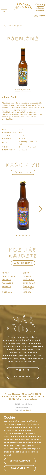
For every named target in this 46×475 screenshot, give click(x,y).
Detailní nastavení (20, 461)
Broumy (6, 280)
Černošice (29, 283)
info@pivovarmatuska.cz (25, 399)
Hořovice (28, 280)
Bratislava (8, 276)
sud (29, 90)
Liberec (27, 292)
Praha (5, 273)
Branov (6, 287)
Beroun (27, 276)
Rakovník (7, 283)
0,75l (23, 90)
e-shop (40, 5)
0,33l (17, 90)
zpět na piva (14, 26)
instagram (40, 8)
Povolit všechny (20, 468)
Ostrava (7, 292)
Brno (26, 273)
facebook (40, 11)
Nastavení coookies (23, 407)
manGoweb (27, 410)
